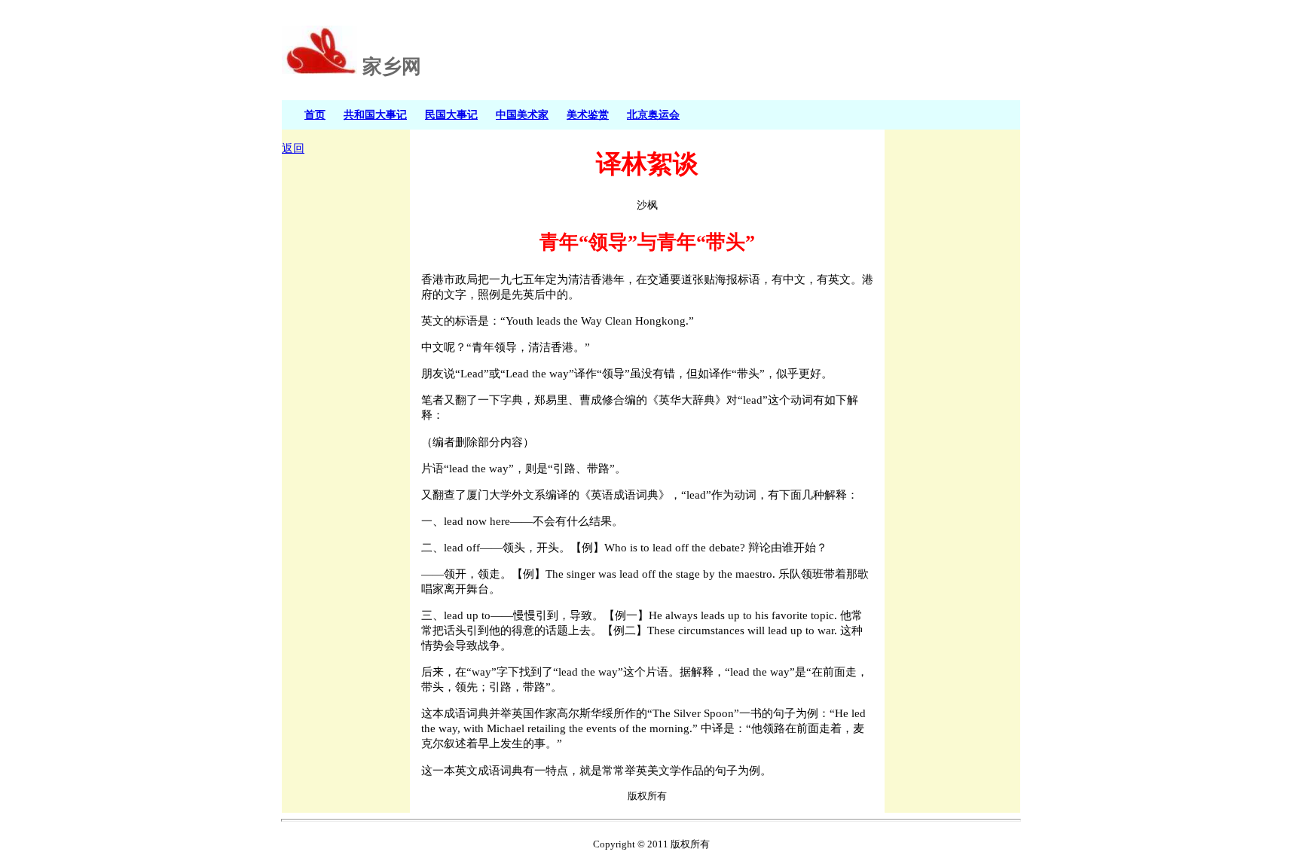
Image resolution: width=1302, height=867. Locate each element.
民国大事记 (451, 114)
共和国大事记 (375, 114)
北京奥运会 (653, 114)
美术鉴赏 (588, 114)
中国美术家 (522, 114)
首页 (315, 114)
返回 (293, 148)
